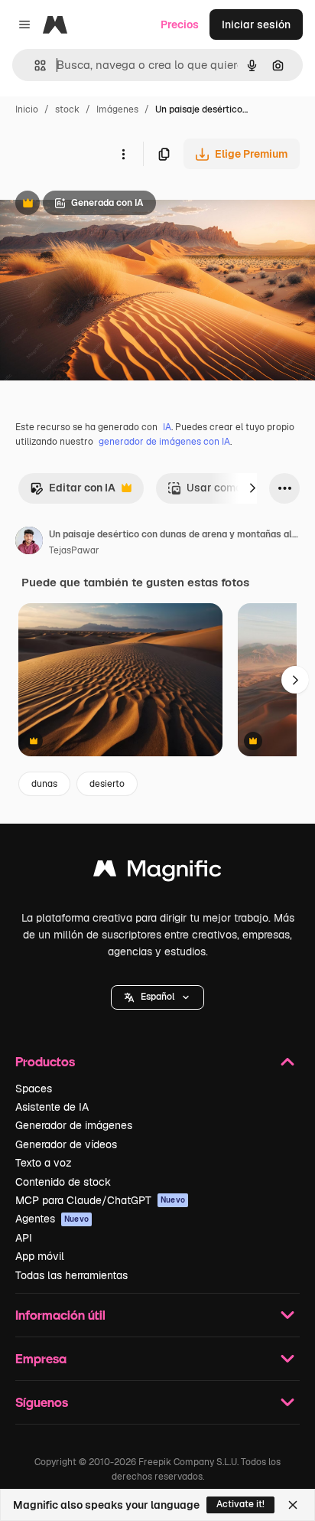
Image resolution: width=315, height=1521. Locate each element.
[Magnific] (157, 872)
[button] (157, 997)
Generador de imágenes (73, 1125)
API (23, 1238)
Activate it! (240, 1504)
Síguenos (41, 1402)
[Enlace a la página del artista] (29, 543)
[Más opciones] (123, 154)
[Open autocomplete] (34, 65)
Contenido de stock (63, 1182)
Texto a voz (43, 1163)
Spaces (33, 1088)
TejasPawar (74, 550)
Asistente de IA (52, 1107)
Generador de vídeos (66, 1144)
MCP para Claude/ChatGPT (100, 1200)
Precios (180, 24)
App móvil (39, 1256)
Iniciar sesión (256, 24)
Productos (45, 1061)
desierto (107, 784)
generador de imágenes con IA (164, 442)
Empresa (41, 1358)
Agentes (52, 1219)
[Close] (293, 1505)
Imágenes (117, 109)
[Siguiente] (252, 488)
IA (167, 427)
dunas (44, 784)
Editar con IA (72, 492)
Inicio (26, 109)
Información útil (60, 1315)
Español (157, 997)
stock (67, 109)
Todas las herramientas (71, 1275)
